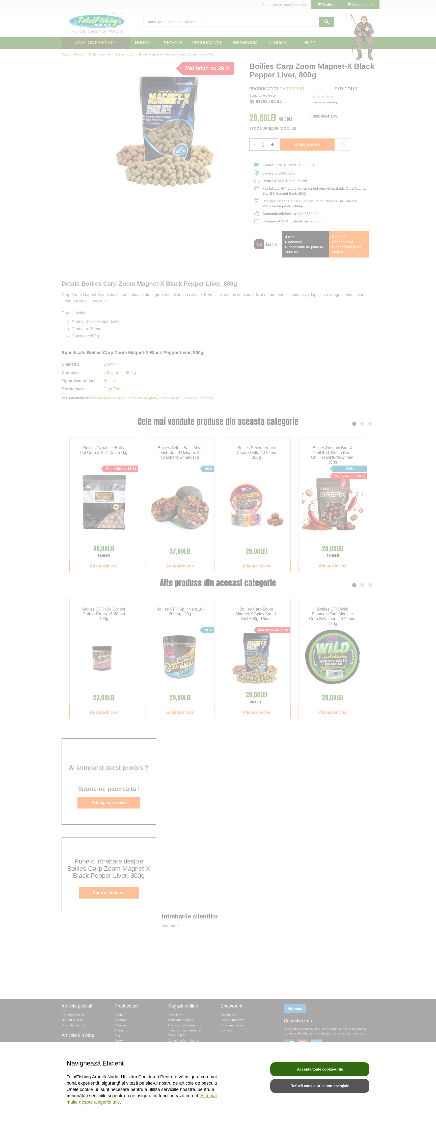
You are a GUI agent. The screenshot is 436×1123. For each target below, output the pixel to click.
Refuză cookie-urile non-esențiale (319, 1086)
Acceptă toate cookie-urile (320, 1069)
